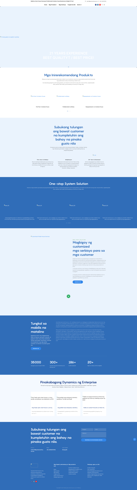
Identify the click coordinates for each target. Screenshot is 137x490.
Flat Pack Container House (42, 106)
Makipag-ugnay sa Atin (58, 477)
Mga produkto (56, 470)
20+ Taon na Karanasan (94, 159)
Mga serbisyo (56, 472)
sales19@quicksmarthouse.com (92, 1)
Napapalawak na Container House (94, 106)
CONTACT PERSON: (65, 447)
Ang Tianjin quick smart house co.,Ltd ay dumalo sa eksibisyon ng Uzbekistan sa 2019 (42, 407)
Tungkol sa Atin (57, 474)
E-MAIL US (32, 447)
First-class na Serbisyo (42, 159)
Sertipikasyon (68, 159)
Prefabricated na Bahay (68, 106)
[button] (81, 4)
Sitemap (79, 487)
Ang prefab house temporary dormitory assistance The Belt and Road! (67, 407)
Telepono (47, 447)
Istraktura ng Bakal (72, 474)
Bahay (55, 469)
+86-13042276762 (102, 1)
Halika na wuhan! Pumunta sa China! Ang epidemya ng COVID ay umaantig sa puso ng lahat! (94, 407)
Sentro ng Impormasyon (58, 475)
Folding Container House (73, 470)
